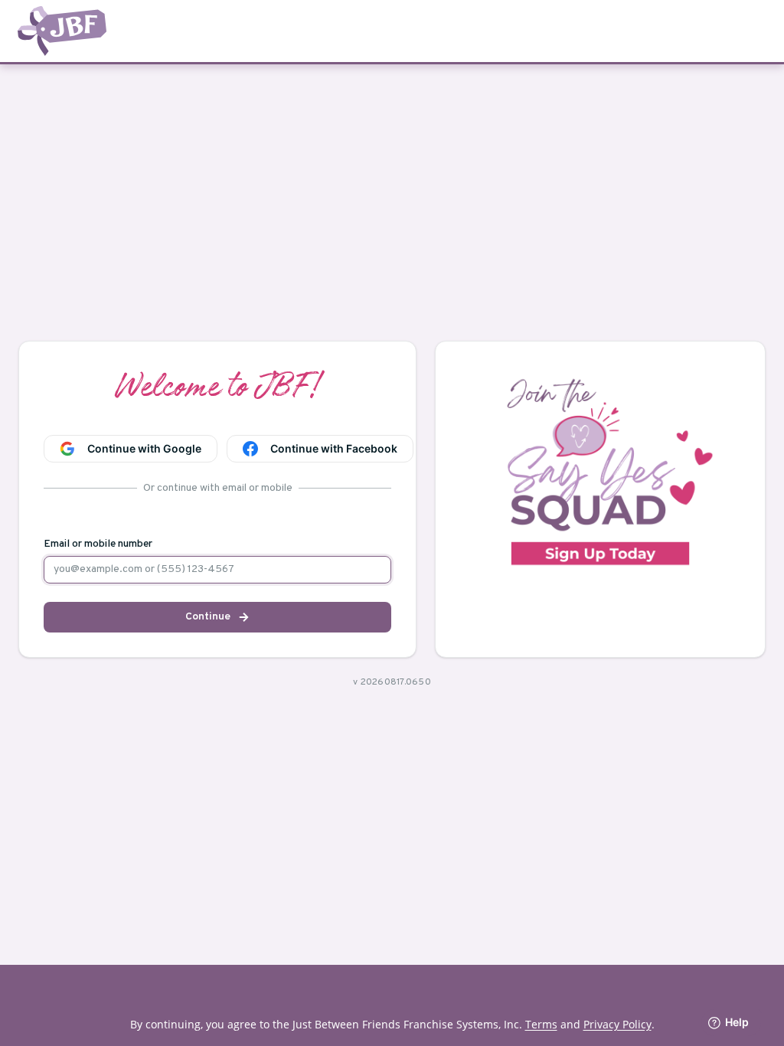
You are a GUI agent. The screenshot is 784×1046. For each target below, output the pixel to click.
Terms (541, 1024)
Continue (207, 616)
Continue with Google (144, 448)
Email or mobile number (98, 544)
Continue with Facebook (333, 448)
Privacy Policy (617, 1024)
